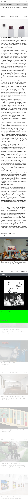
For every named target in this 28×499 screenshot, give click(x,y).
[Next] (27, 250)
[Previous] (1, 250)
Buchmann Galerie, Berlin (8, 233)
